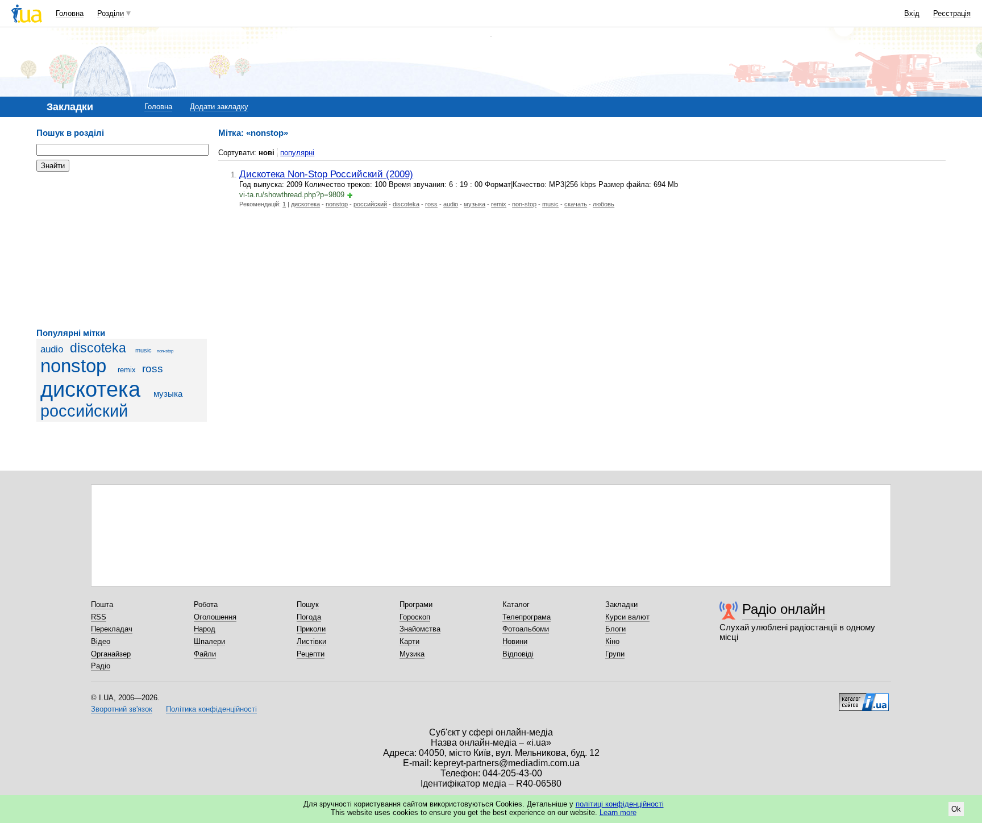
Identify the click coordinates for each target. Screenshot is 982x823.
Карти (409, 641)
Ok (956, 809)
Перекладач (111, 629)
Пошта (102, 604)
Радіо (100, 666)
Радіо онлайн (783, 609)
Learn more (618, 812)
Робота (206, 604)
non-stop (165, 351)
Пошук (308, 604)
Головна (70, 13)
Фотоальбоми (525, 629)
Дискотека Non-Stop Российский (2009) (326, 174)
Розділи (110, 13)
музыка (167, 393)
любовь (603, 204)
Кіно (612, 641)
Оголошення (215, 617)
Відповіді (518, 654)
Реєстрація (952, 13)
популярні (297, 152)
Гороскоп (415, 617)
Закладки (621, 604)
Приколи (311, 629)
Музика (412, 654)
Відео (100, 641)
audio (51, 349)
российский (84, 411)
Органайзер (111, 654)
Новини (514, 641)
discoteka (98, 347)
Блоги (615, 629)
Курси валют (627, 617)
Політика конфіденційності (211, 709)
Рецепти (310, 654)
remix (127, 369)
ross (152, 369)
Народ (204, 629)
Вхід (911, 13)
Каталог (516, 604)
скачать (575, 204)
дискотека (90, 389)
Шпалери (209, 641)
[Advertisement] (121, 250)
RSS (98, 617)
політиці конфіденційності (620, 804)
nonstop (73, 366)
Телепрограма (526, 617)
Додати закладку (219, 106)
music (143, 350)
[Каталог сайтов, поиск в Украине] (864, 698)
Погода (309, 617)
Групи (615, 654)
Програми (416, 604)
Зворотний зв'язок (121, 709)
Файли (205, 654)
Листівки (311, 641)
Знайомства (420, 629)
